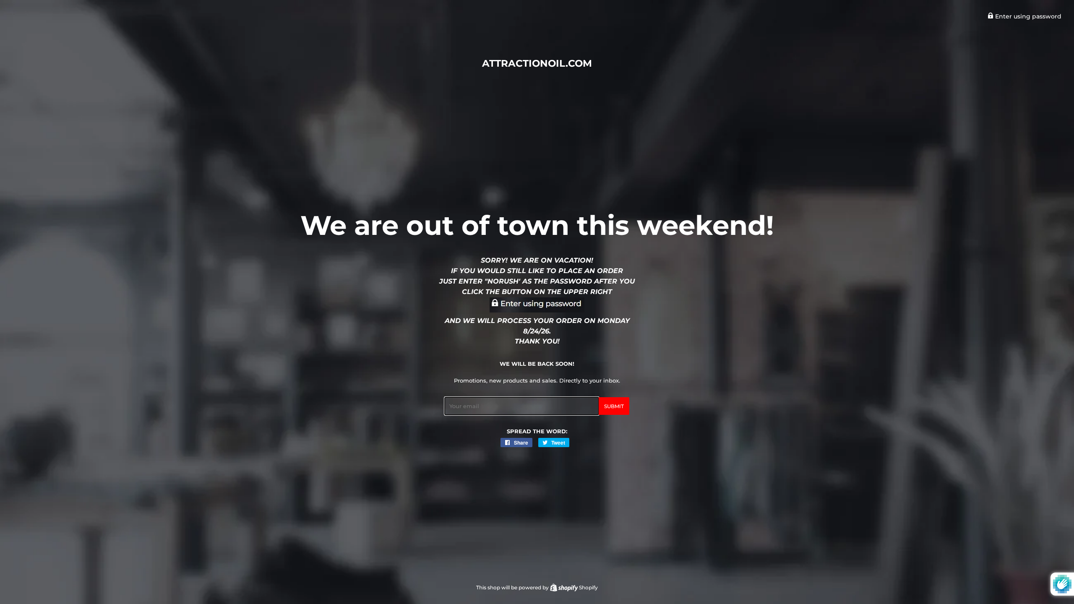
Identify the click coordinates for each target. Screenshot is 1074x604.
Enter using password (1027, 16)
